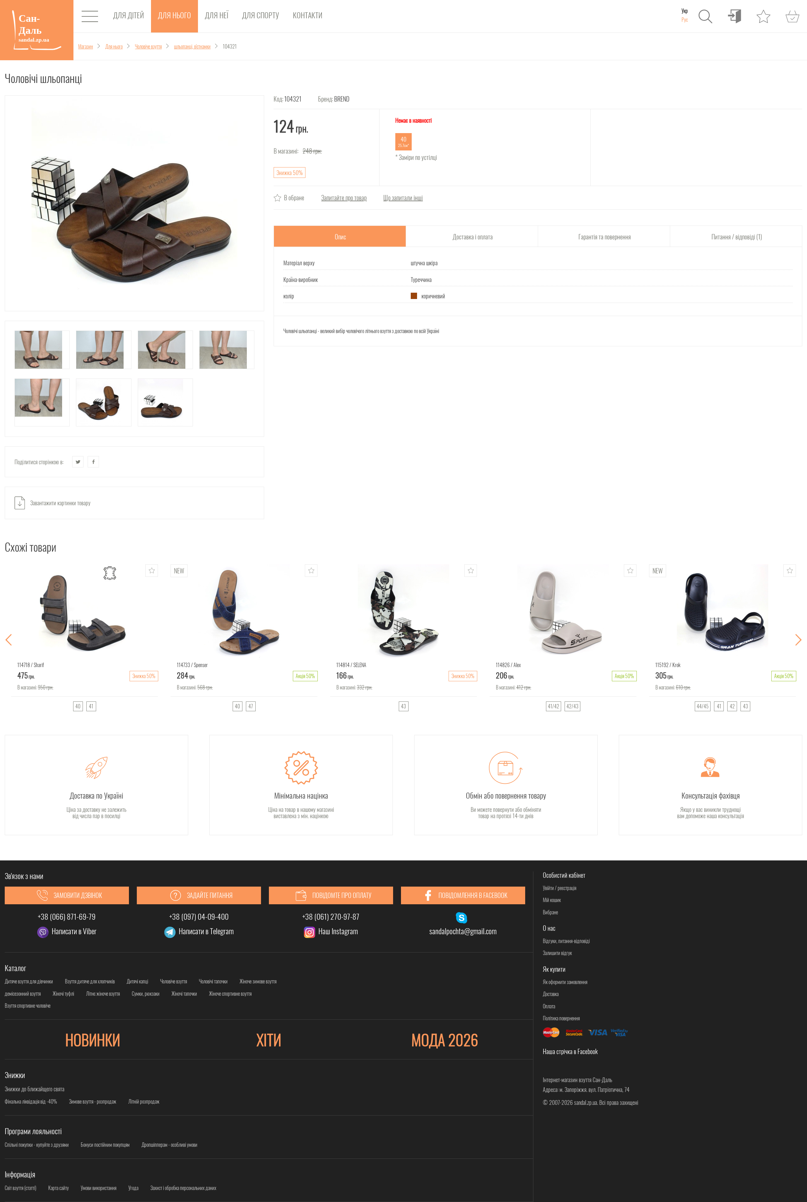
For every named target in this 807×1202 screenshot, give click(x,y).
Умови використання (98, 1188)
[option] (84, 640)
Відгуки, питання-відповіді (566, 941)
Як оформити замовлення (565, 982)
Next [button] (798, 640)
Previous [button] (8, 640)
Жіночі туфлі (63, 993)
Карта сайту (58, 1188)
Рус (685, 19)
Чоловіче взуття (173, 981)
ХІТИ (269, 1039)
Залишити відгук (557, 953)
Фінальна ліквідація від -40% (31, 1101)
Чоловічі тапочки (213, 981)
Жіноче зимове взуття (258, 981)
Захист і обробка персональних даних (183, 1188)
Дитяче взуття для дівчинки (29, 981)
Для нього (174, 15)
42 (732, 706)
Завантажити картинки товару (60, 503)
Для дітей (128, 15)
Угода (133, 1188)
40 (77, 706)
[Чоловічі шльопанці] (134, 203)
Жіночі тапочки (184, 993)
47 (250, 706)
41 (91, 706)
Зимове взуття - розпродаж (92, 1101)
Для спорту (260, 15)
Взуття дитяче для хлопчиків (90, 981)
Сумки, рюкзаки (146, 993)
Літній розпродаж (144, 1101)
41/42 (553, 706)
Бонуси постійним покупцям (105, 1144)
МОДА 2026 (444, 1039)
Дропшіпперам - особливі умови (169, 1144)
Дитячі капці (137, 981)
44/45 (703, 706)
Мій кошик (552, 900)
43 (403, 706)
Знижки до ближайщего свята (34, 1089)
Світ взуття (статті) (20, 1188)
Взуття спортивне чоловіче (27, 1005)
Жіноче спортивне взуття (230, 993)
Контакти (307, 15)
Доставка (551, 994)
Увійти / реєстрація (559, 888)
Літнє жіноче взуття (103, 993)
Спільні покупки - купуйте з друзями (37, 1144)
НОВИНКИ (92, 1039)
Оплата (549, 1006)
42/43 (572, 706)
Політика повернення (561, 1018)
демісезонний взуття (23, 993)
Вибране (550, 912)
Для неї (216, 15)
